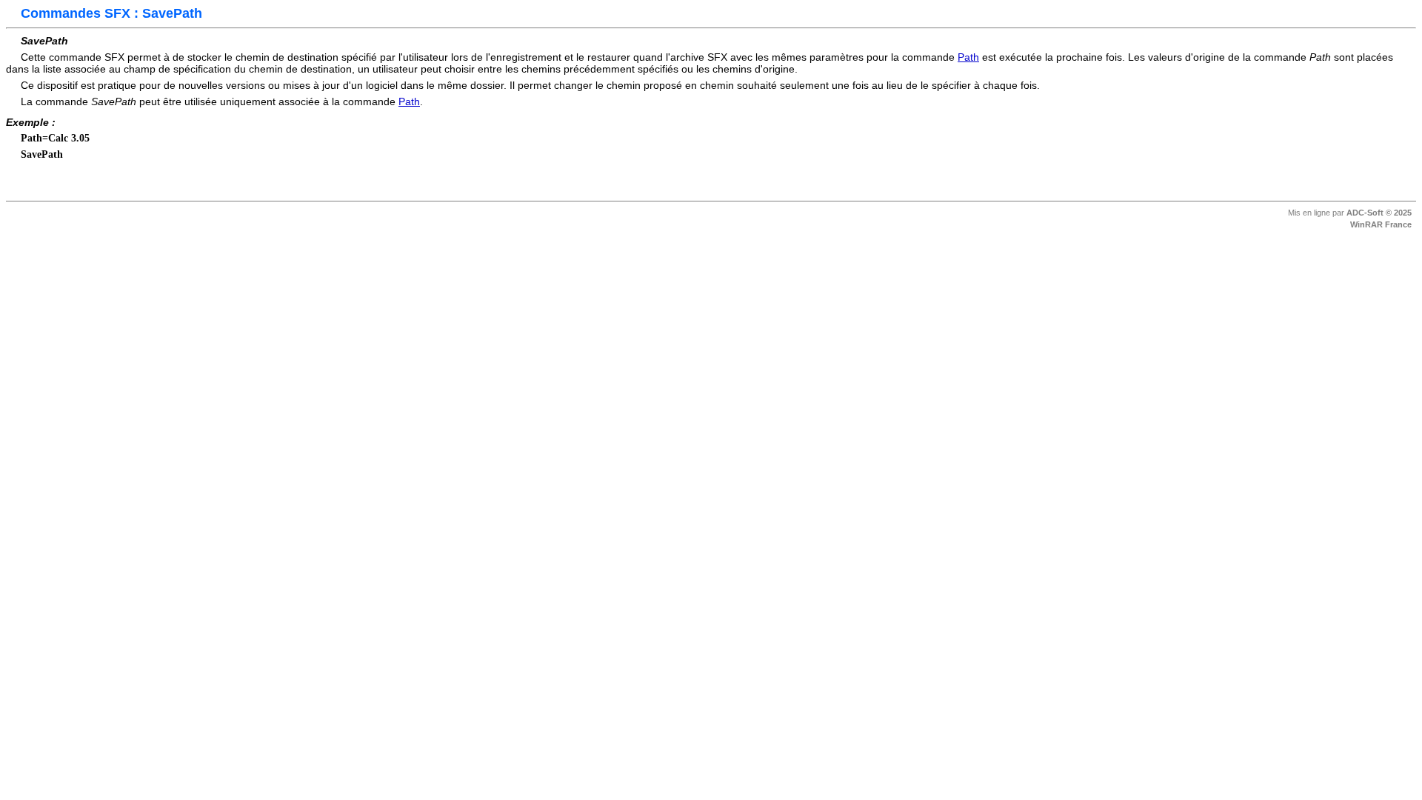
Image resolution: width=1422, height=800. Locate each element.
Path (968, 57)
